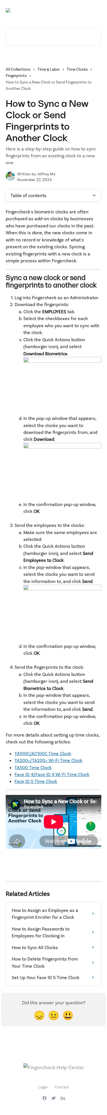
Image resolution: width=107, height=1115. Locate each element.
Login (43, 1086)
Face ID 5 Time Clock (36, 781)
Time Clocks (77, 69)
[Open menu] (96, 10)
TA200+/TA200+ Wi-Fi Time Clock (48, 760)
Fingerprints (16, 75)
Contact (61, 1086)
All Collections (18, 69)
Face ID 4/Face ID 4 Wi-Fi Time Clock (52, 774)
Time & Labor (48, 69)
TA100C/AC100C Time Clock (43, 753)
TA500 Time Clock (33, 767)
